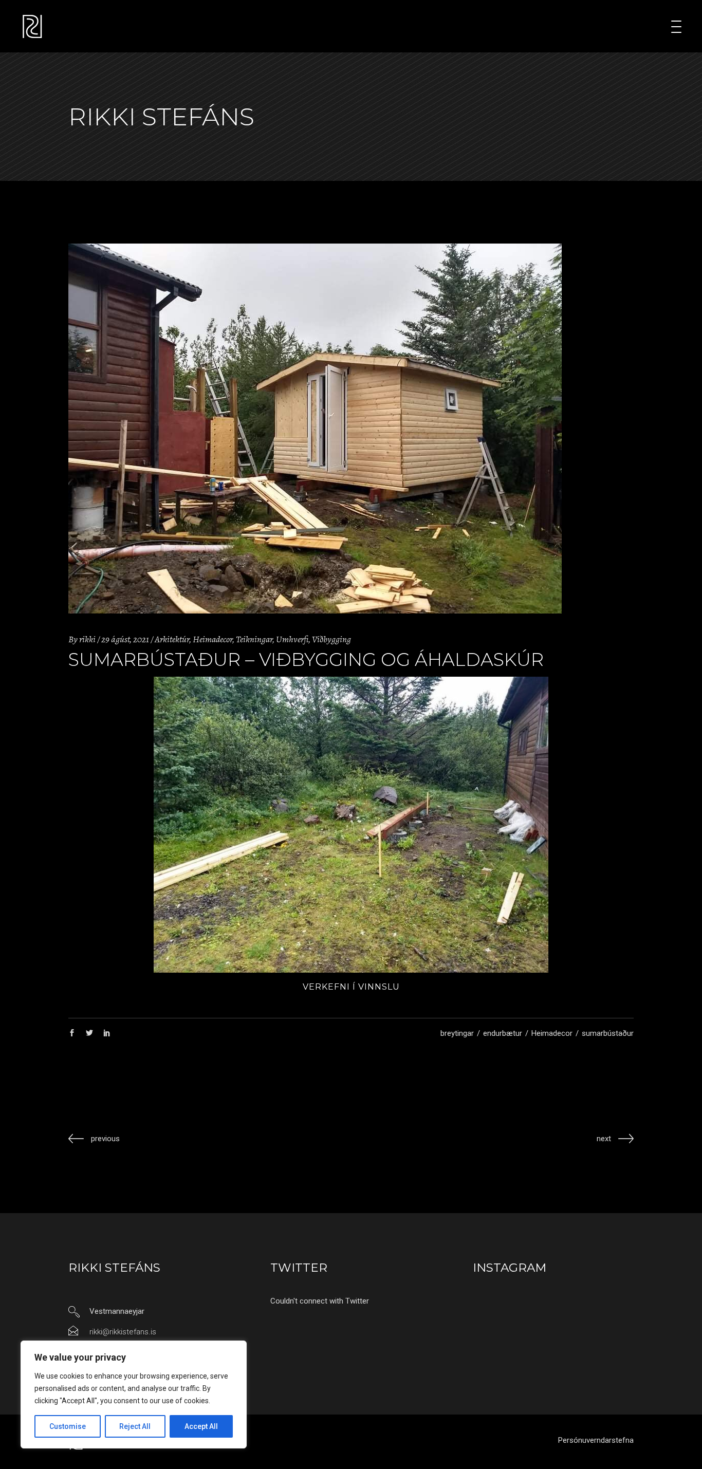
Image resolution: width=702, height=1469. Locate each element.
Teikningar (254, 639)
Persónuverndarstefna (596, 1440)
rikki (87, 639)
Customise (67, 1426)
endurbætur (502, 1033)
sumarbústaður (608, 1033)
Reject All (135, 1426)
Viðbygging (331, 639)
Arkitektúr (172, 639)
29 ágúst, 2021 (125, 639)
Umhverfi (292, 639)
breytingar (457, 1033)
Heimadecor (212, 639)
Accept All (201, 1426)
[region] (134, 1394)
